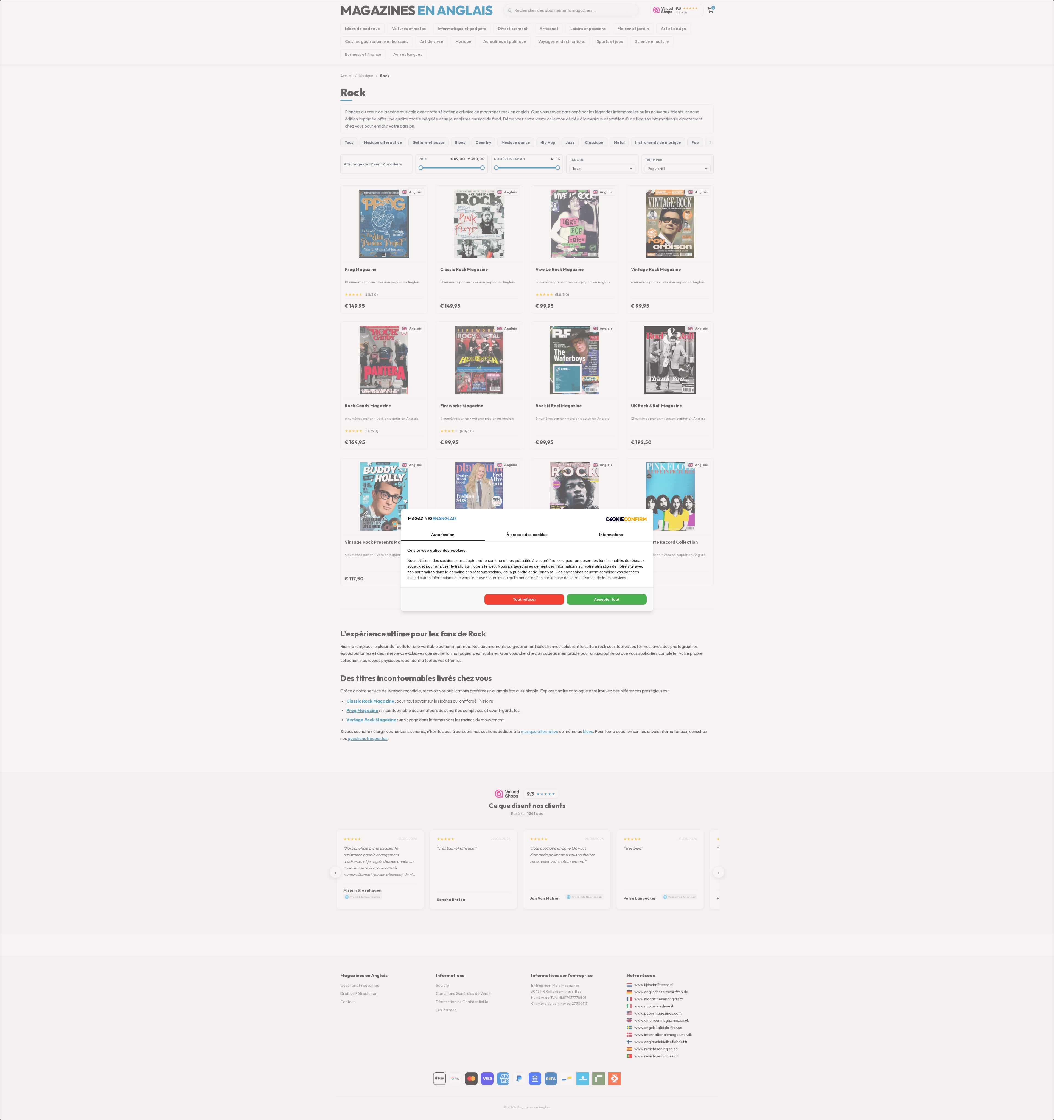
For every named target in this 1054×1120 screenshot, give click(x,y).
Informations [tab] (611, 534)
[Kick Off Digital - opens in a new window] (626, 519)
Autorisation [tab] (443, 534)
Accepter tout (606, 599)
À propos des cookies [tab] (527, 534)
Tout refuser (524, 599)
